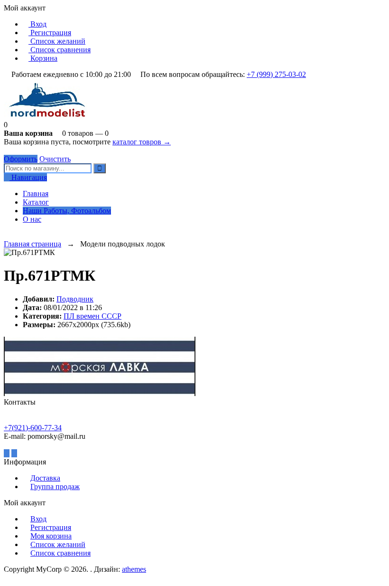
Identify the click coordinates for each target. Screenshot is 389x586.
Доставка (45, 478)
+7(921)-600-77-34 (33, 428)
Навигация (28, 177)
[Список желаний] (6, 235)
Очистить (55, 159)
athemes (134, 569)
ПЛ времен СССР (92, 316)
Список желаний (56, 41)
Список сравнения (59, 50)
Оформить (20, 159)
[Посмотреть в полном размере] (60, 252)
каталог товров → (141, 142)
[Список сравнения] (14, 235)
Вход (37, 24)
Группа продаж (55, 486)
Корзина (42, 58)
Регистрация (49, 32)
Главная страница (32, 244)
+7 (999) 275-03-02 (276, 74)
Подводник (74, 299)
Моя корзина (51, 536)
